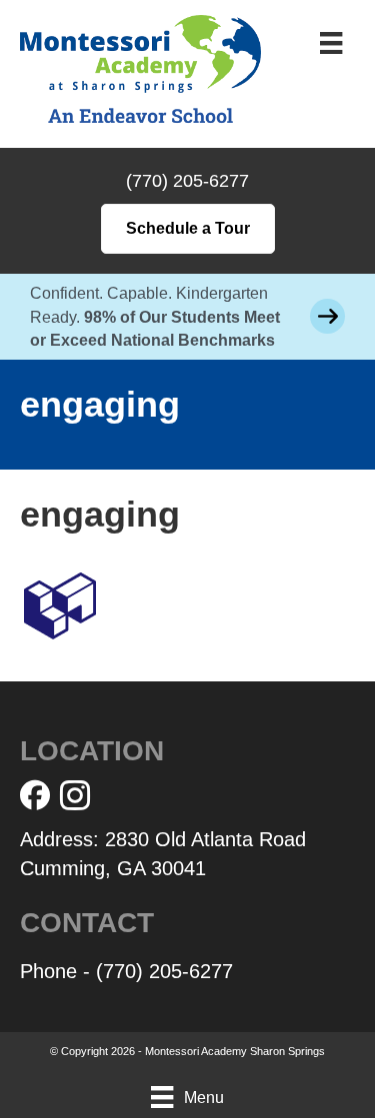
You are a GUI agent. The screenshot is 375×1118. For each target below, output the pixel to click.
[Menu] (331, 43)
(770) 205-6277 (187, 181)
